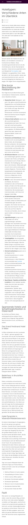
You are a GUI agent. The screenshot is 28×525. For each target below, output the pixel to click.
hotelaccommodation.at (14, 2)
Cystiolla (19, 261)
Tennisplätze (15, 71)
